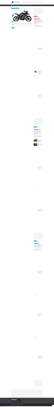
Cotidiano (17, 5)
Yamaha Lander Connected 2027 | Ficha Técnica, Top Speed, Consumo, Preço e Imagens (38, 22)
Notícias (20, 5)
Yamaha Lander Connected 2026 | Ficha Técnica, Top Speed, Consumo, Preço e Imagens (40, 72)
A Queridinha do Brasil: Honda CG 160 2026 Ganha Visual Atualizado (40, 48)
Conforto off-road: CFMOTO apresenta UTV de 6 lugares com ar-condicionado (40, 141)
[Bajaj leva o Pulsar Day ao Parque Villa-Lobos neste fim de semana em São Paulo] (35, 272)
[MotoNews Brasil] (11, 5)
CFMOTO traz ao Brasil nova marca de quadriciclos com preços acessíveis (40, 167)
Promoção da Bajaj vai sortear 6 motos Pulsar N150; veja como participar (40, 315)
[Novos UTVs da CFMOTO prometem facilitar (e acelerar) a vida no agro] (35, 145)
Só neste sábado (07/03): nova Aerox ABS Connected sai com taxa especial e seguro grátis (40, 357)
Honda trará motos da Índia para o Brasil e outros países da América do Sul (40, 96)
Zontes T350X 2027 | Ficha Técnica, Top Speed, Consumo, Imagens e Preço (22, 24)
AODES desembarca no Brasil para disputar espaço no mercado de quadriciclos (37, 132)
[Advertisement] (33, 2)
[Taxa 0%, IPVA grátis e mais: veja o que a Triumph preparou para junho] (38, 242)
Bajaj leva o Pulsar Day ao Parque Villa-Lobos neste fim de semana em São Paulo (40, 272)
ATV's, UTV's (35, 129)
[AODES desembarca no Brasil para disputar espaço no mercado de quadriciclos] (38, 128)
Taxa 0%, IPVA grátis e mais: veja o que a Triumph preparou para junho (38, 245)
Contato (30, 5)
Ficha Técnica (13, 21)
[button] (14, 5)
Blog (22, 5)
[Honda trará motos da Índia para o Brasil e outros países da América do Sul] (35, 96)
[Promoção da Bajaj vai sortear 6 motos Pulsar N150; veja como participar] (35, 315)
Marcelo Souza (17, 22)
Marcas (13, 5)
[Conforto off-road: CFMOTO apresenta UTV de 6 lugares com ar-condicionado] (35, 141)
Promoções (37, 243)
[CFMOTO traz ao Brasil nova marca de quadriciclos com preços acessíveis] (35, 168)
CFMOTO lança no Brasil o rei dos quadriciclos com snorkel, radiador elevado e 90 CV (40, 210)
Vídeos (24, 5)
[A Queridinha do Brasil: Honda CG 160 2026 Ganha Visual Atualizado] (35, 49)
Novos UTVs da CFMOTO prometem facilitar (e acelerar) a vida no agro (40, 144)
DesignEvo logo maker (6, 406)
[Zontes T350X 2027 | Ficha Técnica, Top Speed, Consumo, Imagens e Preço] (22, 15)
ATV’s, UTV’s (27, 5)
